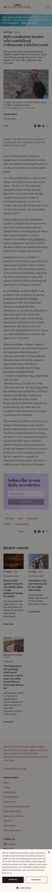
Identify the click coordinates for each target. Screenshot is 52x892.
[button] (24, 888)
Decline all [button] (36, 880)
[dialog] (26, 870)
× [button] (49, 852)
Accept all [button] (13, 879)
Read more (7, 873)
